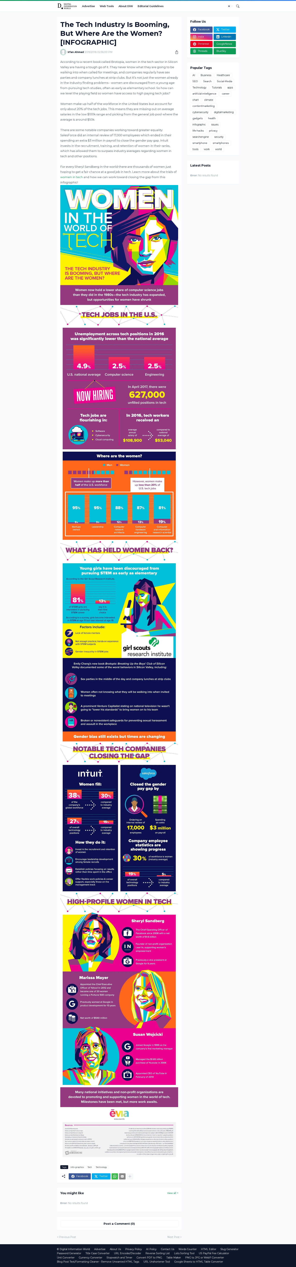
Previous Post (67, 1237)
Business (206, 75)
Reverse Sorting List (157, 1253)
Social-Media (224, 81)
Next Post (173, 1237)
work (207, 149)
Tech (90, 1167)
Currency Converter (90, 1257)
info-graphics (77, 1167)
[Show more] (130, 1176)
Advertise (88, 6)
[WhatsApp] (115, 1176)
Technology (101, 1167)
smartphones (221, 143)
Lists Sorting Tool (184, 1253)
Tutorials (217, 87)
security (219, 136)
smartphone (200, 143)
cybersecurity (200, 112)
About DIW (126, 6)
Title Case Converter (97, 1253)
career (225, 93)
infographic (199, 124)
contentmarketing (204, 106)
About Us (115, 1249)
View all (171, 1193)
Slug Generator (229, 1249)
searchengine (201, 136)
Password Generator (69, 1253)
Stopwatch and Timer (119, 1257)
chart (196, 99)
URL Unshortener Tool (156, 1261)
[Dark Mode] (230, 6)
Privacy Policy (133, 1249)
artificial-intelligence (204, 93)
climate (208, 99)
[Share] (175, 52)
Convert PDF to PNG (149, 1257)
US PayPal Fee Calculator (214, 1253)
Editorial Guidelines (150, 6)
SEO (195, 81)
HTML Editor (208, 1249)
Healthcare (223, 75)
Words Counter (187, 1249)
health (212, 118)
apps (230, 87)
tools (195, 149)
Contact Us (167, 1249)
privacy (213, 130)
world (218, 149)
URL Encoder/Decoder (127, 1253)
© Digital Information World (73, 1249)
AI (194, 75)
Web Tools (107, 6)
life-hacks (198, 130)
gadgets (198, 118)
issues (214, 124)
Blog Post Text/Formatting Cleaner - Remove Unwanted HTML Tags (98, 1261)
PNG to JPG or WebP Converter (204, 1257)
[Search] (236, 6)
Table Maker (173, 1257)
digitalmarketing (224, 112)
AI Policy (151, 1249)
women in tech (71, 177)
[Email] (122, 1176)
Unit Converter (66, 1257)
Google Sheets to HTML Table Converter (198, 1261)
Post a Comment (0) (119, 1223)
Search (207, 81)
